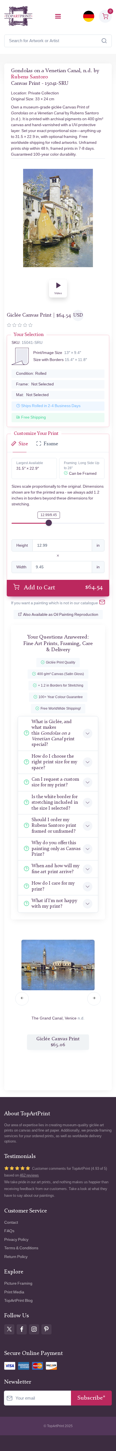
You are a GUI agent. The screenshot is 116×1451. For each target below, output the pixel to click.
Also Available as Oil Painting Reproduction (60, 614)
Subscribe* (91, 1398)
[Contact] (102, 603)
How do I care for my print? (53, 886)
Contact (11, 1222)
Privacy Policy (16, 1239)
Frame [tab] (51, 444)
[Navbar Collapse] (58, 16)
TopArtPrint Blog (18, 1300)
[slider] (49, 523)
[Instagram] (34, 1329)
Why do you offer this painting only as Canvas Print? (56, 849)
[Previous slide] (22, 998)
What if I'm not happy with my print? (54, 903)
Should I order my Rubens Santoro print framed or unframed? (54, 826)
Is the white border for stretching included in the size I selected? (55, 802)
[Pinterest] (46, 1329)
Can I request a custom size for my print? (55, 782)
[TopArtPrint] (18, 16)
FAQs (9, 1231)
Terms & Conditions (21, 1248)
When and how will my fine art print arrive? (55, 869)
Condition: (31, 373)
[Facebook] (22, 1329)
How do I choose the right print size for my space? (54, 762)
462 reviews (29, 1175)
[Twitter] (9, 1329)
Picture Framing (18, 1283)
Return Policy (16, 1256)
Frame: (35, 384)
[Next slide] (94, 998)
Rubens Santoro (29, 77)
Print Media (14, 1292)
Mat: (32, 394)
